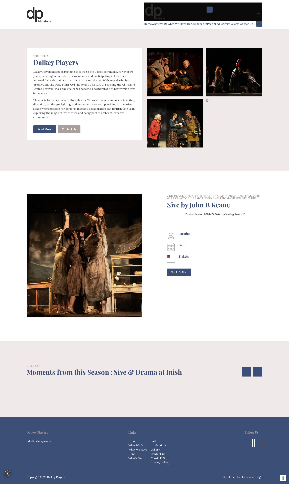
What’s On (200, 23)
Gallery (233, 23)
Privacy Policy (159, 462)
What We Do (160, 23)
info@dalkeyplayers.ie (40, 441)
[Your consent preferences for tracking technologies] (283, 478)
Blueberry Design (251, 477)
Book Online (179, 272)
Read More (44, 129)
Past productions (218, 23)
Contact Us (245, 23)
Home (148, 23)
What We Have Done (181, 23)
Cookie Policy (159, 458)
